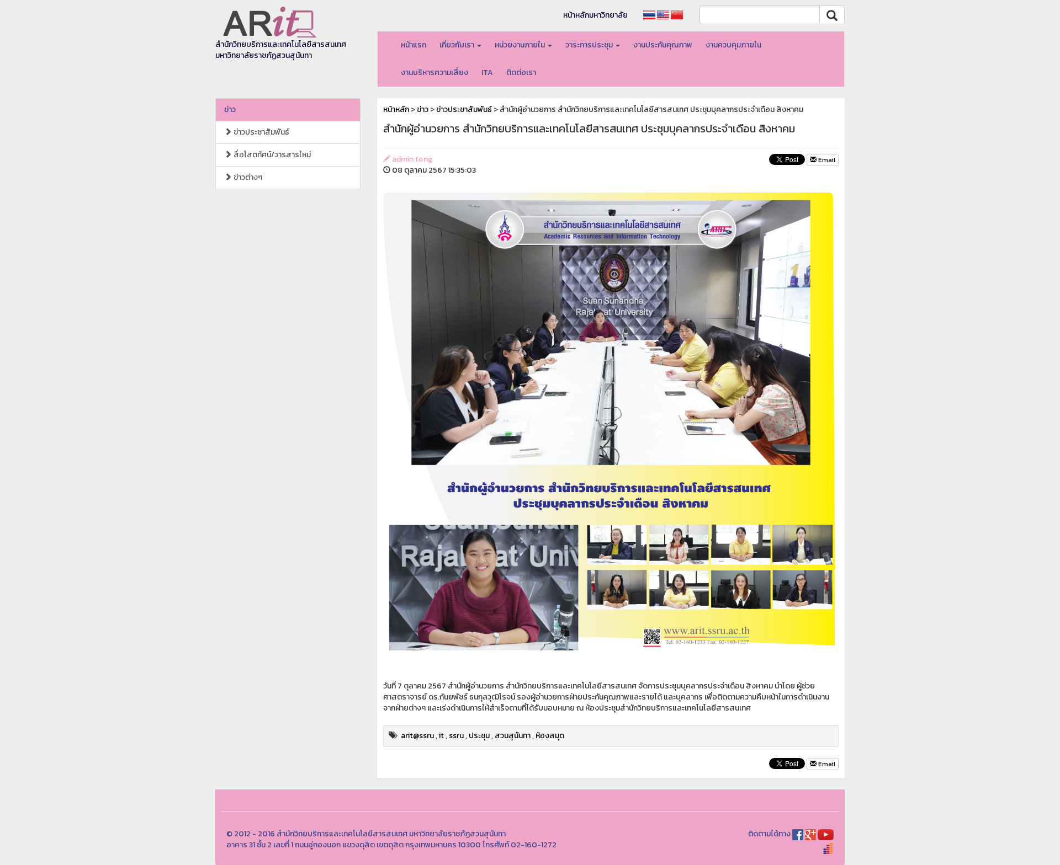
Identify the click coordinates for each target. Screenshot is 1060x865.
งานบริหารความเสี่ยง (434, 72)
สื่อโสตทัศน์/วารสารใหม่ (271, 155)
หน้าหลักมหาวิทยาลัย (595, 15)
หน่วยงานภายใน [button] (521, 45)
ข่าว (230, 109)
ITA (487, 72)
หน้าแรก (413, 45)
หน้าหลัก (396, 109)
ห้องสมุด (550, 735)
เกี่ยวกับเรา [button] (457, 45)
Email (826, 160)
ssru (456, 735)
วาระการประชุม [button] (589, 45)
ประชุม (479, 735)
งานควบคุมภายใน (733, 45)
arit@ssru (417, 735)
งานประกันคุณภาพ (662, 45)
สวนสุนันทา (513, 735)
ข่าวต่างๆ (247, 177)
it (441, 735)
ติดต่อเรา (521, 72)
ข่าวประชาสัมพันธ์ (260, 132)
